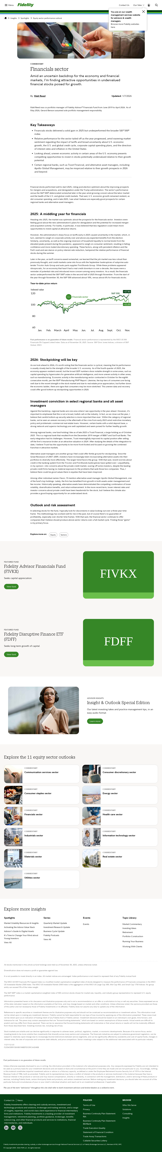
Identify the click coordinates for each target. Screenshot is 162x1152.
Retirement (128, 932)
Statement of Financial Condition (98, 1132)
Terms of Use (89, 1105)
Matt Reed (39, 96)
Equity (53, 535)
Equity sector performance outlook (47, 18)
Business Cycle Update (54, 931)
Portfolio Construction (133, 936)
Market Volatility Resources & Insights (21, 923)
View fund (11, 586)
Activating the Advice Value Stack (19, 927)
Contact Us (124, 5)
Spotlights (25, 18)
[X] (20, 1127)
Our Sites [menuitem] (137, 5)
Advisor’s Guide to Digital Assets (19, 931)
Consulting (128, 1113)
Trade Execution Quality (94, 1128)
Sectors (64, 535)
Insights (14, 18)
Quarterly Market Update (55, 923)
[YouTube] (13, 1127)
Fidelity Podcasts (51, 935)
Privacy (86, 1109)
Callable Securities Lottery (95, 1140)
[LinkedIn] (6, 1127)
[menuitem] (9, 5)
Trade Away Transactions (94, 1136)
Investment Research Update (57, 927)
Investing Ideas (129, 928)
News (20, 1100)
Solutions (127, 1109)
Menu (11, 5)
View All (8, 942)
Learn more (95, 721)
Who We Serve (129, 1105)
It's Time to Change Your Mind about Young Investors (21, 937)
